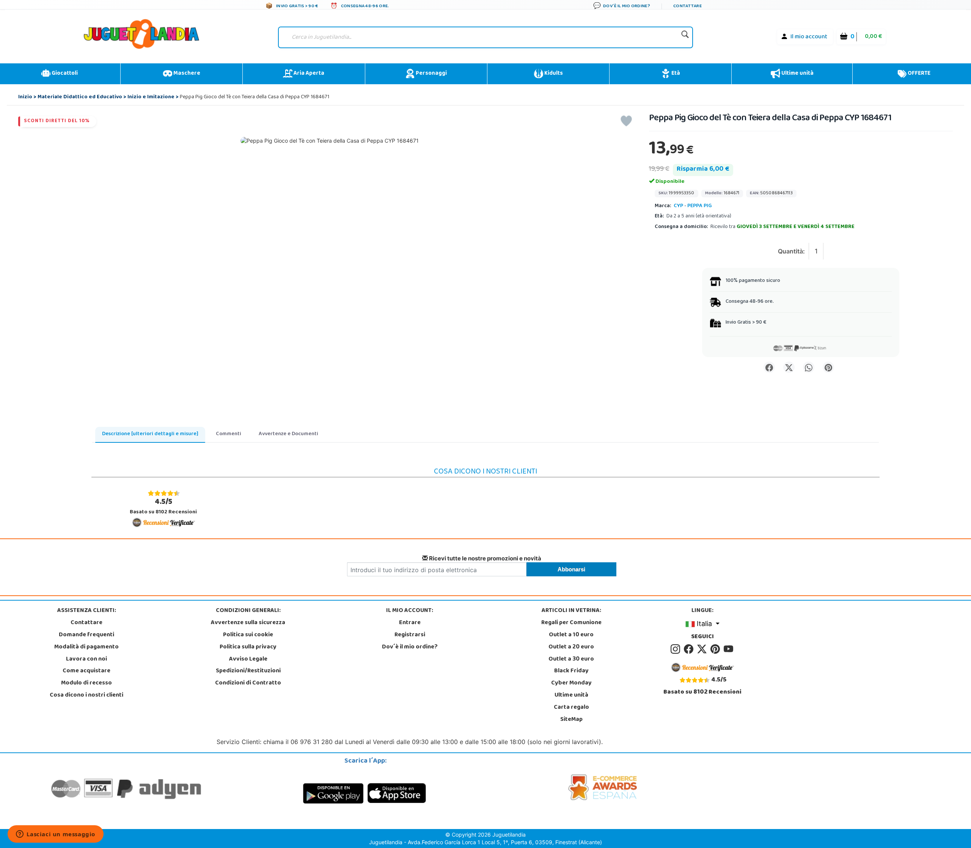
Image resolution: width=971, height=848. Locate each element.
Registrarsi (409, 635)
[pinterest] (716, 649)
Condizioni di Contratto (248, 683)
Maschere (186, 73)
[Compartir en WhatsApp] (808, 367)
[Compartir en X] (789, 367)
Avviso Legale (248, 659)
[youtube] (729, 649)
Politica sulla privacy (248, 647)
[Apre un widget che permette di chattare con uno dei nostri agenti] (56, 834)
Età (675, 73)
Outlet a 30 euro (571, 659)
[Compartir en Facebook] (769, 367)
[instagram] (676, 649)
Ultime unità (797, 73)
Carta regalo (571, 708)
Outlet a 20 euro (571, 647)
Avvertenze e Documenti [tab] (288, 434)
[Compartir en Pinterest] (828, 367)
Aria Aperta (308, 73)
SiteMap (571, 720)
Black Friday (571, 671)
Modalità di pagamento (86, 647)
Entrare (410, 623)
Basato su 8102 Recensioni (163, 506)
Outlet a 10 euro (571, 635)
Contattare (86, 623)
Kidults (553, 73)
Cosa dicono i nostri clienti (86, 695)
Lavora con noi (86, 659)
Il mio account (808, 37)
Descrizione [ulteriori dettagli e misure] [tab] (150, 434)
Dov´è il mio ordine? (410, 647)
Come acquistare (86, 671)
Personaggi (431, 73)
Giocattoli (64, 73)
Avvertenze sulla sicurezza (248, 623)
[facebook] (689, 649)
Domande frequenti (86, 635)
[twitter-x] (703, 649)
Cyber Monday (571, 683)
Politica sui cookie (248, 635)
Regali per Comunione (571, 623)
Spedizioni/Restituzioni (248, 671)
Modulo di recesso (86, 683)
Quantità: (791, 251)
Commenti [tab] (228, 434)
